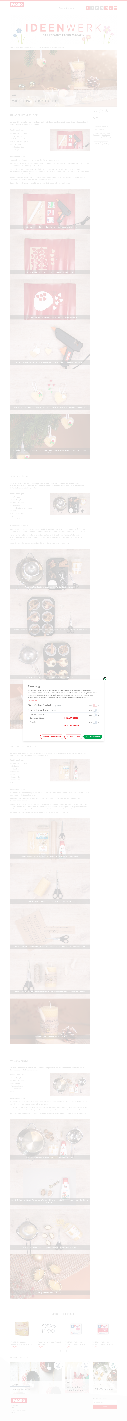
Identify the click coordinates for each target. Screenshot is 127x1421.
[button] (81, 718)
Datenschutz (32, 701)
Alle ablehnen (73, 736)
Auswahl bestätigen (52, 736)
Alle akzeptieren (93, 736)
